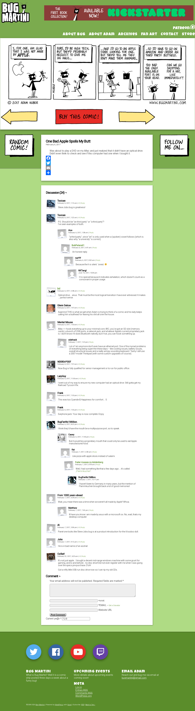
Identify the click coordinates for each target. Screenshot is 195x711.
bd (58, 288)
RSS (82, 705)
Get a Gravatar (114, 605)
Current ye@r (53, 618)
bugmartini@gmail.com (134, 677)
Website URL (105, 609)
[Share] (97, 172)
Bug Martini (23, 17)
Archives (128, 34)
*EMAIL (109, 605)
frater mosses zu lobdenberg (89, 462)
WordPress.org (83, 695)
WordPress (59, 705)
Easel (69, 705)
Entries (81, 690)
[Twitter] (97, 163)
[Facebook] (97, 158)
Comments (83, 693)
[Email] (97, 167)
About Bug (74, 34)
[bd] (51, 296)
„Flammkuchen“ (83, 471)
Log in (78, 687)
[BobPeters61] (65, 252)
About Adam (102, 34)
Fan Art (149, 34)
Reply (83, 203)
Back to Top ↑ (90, 705)
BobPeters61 (78, 245)
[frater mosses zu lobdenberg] (69, 469)
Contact (169, 34)
